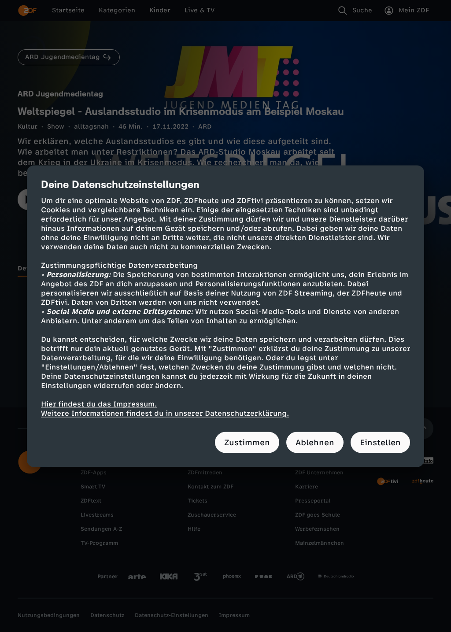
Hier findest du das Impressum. (99, 403)
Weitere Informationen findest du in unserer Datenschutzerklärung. (165, 413)
